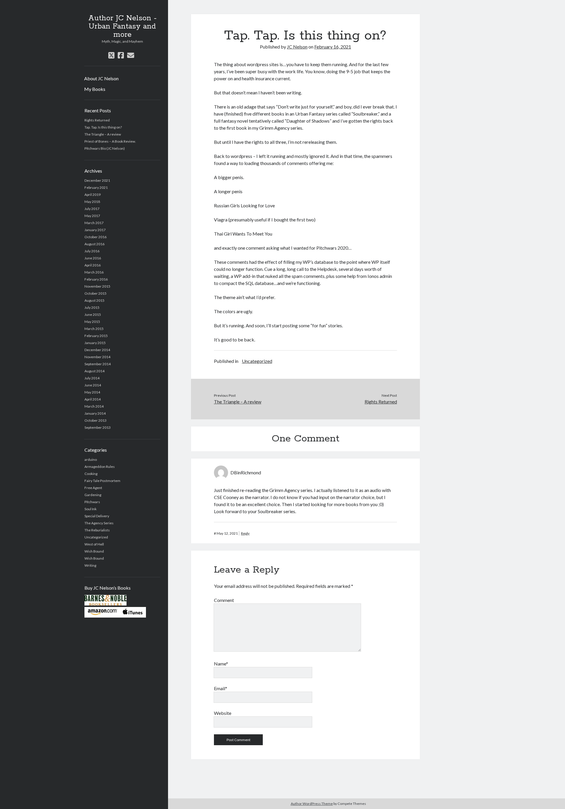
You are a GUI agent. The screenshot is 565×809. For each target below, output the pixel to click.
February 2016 (96, 279)
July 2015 (91, 307)
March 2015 (94, 328)
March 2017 (94, 223)
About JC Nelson (101, 78)
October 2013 (95, 420)
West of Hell (94, 544)
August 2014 (94, 371)
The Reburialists (97, 530)
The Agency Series (99, 523)
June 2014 (92, 385)
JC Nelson (297, 46)
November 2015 (97, 286)
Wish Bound (94, 551)
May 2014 (92, 392)
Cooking (90, 473)
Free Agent (93, 488)
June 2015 (92, 314)
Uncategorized (96, 537)
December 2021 (97, 180)
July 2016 (91, 251)
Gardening (92, 495)
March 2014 (94, 406)
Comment (224, 600)
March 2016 (94, 272)
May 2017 (92, 215)
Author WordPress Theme (312, 803)
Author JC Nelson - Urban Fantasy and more (122, 26)
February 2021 (96, 187)
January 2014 (95, 413)
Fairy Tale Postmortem (102, 480)
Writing (90, 565)
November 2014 (97, 357)
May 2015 (92, 321)
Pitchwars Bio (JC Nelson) (104, 148)
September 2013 (97, 427)
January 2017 (95, 230)
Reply (245, 533)
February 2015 (96, 335)
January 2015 (95, 343)
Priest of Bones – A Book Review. (110, 141)
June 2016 (92, 258)
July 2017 (91, 208)
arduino (90, 459)
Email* (220, 688)
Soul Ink (90, 509)
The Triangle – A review (102, 134)
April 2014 (92, 399)
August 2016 (94, 244)
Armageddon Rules (99, 466)
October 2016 (95, 237)
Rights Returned (97, 120)
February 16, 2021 (332, 46)
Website (222, 713)
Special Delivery (96, 516)
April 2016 (92, 265)
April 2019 (92, 194)
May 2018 (92, 201)
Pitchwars (92, 502)
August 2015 (94, 300)
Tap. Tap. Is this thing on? (103, 127)
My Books (94, 89)
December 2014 (97, 350)
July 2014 (91, 378)
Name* (221, 663)
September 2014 (97, 364)
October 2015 (95, 293)
